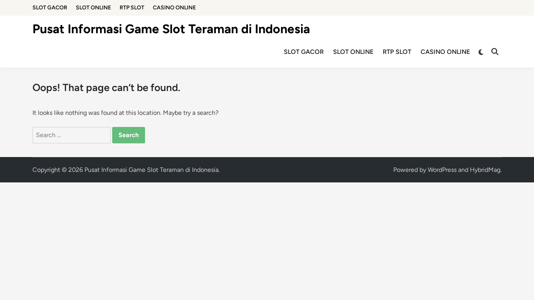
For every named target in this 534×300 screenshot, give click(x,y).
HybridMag (485, 169)
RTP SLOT (132, 7)
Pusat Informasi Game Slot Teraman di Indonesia (171, 28)
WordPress (442, 169)
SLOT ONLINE (93, 7)
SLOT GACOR (49, 7)
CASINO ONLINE (174, 7)
